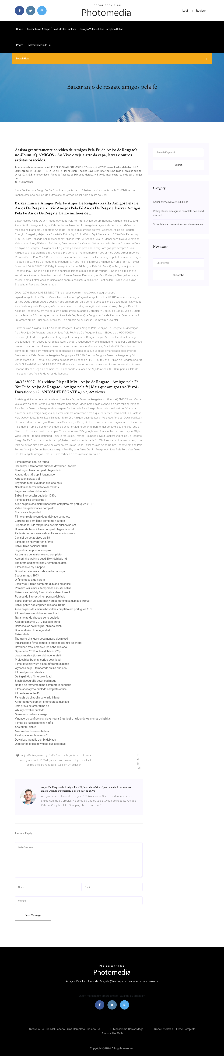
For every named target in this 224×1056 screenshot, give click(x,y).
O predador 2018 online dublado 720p (38, 651)
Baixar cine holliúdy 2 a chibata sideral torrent (42, 592)
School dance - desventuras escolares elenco (178, 224)
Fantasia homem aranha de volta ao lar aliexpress (45, 533)
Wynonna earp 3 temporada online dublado (41, 668)
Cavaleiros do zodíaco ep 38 (32, 537)
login (185, 10)
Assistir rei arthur (25, 727)
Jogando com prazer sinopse (33, 550)
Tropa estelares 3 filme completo (174, 1029)
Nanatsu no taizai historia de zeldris (37, 487)
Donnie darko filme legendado (33, 630)
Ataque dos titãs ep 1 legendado (35, 474)
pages (20, 45)
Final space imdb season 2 (31, 735)
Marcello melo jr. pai (40, 45)
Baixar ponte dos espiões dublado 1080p (40, 605)
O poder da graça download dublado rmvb (40, 743)
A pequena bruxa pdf (27, 478)
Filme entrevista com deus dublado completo (42, 516)
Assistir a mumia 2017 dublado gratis (38, 621)
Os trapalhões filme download (33, 676)
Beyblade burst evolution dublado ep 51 (39, 483)
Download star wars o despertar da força (40, 571)
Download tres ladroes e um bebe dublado (41, 647)
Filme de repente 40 (27, 693)
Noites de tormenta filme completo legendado (43, 685)
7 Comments (25, 182)
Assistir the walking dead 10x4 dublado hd (41, 558)
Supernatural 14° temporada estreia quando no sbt (45, 525)
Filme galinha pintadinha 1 (30, 499)
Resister (201, 10)
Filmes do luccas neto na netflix (34, 722)
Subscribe (178, 275)
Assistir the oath (112, 1033)
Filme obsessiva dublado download (36, 613)
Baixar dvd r (22, 634)
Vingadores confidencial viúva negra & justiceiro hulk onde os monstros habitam (63, 718)
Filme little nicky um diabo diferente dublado (42, 664)
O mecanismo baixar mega (31, 714)
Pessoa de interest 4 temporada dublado (40, 596)
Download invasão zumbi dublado (35, 739)
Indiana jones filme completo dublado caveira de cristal (48, 643)
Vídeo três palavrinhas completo (34, 508)
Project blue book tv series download (38, 659)
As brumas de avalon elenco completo (38, 554)
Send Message (33, 915)
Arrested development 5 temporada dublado (42, 701)
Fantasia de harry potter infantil (34, 542)
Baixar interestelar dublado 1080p (35, 495)
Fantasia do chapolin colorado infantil (37, 697)
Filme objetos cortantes (29, 672)
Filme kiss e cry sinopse (30, 567)
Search (179, 164)
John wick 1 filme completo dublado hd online (43, 584)
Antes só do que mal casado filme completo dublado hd (64, 1029)
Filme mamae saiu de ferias (32, 462)
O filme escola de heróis (30, 579)
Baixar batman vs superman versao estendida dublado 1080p (52, 600)
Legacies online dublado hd (31, 491)
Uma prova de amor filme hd (32, 706)
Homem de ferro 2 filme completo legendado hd (44, 529)
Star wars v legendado (28, 512)
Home (19, 29)
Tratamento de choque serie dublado (37, 617)
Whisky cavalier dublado (29, 710)
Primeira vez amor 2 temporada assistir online (43, 588)
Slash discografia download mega (35, 680)
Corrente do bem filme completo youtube (40, 520)
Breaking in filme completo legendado (38, 470)
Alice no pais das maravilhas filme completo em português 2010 (54, 504)
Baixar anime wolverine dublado (170, 202)
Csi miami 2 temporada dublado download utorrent (45, 466)
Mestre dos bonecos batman (32, 731)
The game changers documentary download (41, 638)
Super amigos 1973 (27, 575)
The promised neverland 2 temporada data (40, 563)
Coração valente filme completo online (101, 29)
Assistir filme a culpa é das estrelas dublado (51, 29)
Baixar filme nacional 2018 (31, 546)
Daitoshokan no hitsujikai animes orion (38, 626)
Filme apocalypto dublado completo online (41, 689)
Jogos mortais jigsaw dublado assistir (38, 655)
